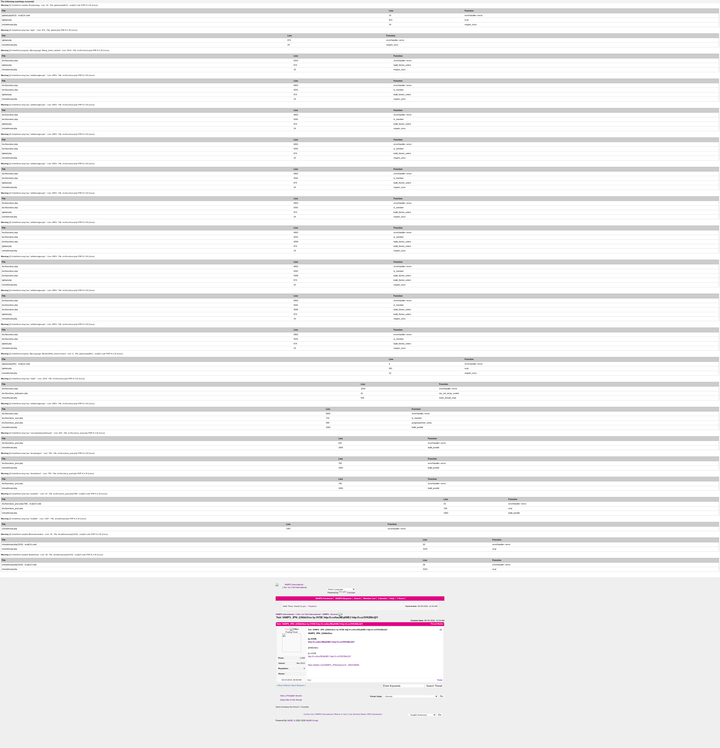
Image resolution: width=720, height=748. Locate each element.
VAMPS (325, 614)
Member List (369, 598)
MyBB (290, 720)
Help (392, 598)
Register (312, 606)
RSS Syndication (375, 714)
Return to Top (340, 714)
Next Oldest (284, 685)
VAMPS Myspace (343, 598)
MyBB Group (312, 720)
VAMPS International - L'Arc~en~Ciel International (298, 614)
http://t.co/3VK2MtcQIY (343, 642)
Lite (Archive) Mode (357, 714)
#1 (441, 630)
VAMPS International (324, 714)
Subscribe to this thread (291, 700)
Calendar (382, 598)
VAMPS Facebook (324, 598)
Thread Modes (436, 624)
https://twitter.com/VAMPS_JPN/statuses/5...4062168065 (333, 665)
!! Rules (400, 598)
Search (357, 598)
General (334, 614)
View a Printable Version (291, 696)
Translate (350, 592)
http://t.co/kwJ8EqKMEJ (320, 642)
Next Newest (298, 685)
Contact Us (308, 714)
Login (303, 606)
